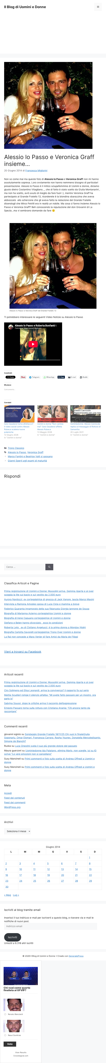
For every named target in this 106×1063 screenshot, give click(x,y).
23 (6, 881)
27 (62, 881)
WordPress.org (12, 807)
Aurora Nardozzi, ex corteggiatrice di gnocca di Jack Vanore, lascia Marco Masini (49, 599)
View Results (20, 1052)
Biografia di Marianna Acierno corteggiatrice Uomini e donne (37, 613)
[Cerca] (49, 567)
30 (6, 886)
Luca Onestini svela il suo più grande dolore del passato (46, 746)
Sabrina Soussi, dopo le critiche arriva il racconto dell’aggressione (40, 703)
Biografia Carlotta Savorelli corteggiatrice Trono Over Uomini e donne (42, 632)
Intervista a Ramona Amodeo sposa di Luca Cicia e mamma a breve (41, 604)
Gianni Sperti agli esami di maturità (27, 460)
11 (34, 869)
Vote (10, 1044)
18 (34, 875)
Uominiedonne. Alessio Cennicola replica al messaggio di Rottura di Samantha (85, 426)
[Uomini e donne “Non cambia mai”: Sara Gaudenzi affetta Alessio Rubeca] (52, 414)
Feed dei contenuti (14, 797)
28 (76, 881)
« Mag (7, 895)
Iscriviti (12, 937)
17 (20, 875)
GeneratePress (76, 956)
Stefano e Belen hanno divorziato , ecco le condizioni (33, 622)
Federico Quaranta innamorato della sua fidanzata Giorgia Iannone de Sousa (46, 608)
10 (20, 869)
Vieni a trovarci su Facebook (22, 651)
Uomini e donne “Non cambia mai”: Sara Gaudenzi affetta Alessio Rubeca (50, 426)
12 (48, 869)
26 (48, 881)
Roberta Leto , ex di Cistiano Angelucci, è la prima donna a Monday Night (45, 627)
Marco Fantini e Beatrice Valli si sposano (30, 456)
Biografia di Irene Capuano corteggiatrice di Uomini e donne (37, 618)
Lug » (16, 895)
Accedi (8, 793)
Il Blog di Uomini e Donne (25, 7)
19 (48, 875)
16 (6, 875)
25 (34, 881)
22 (90, 875)
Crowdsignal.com (20, 1056)
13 (62, 869)
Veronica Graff (35, 452)
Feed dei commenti (14, 802)
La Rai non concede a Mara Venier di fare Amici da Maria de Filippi (41, 636)
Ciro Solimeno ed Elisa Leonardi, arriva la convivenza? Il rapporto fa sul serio (46, 690)
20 (62, 875)
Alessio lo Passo (17, 452)
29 (90, 881)
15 (90, 869)
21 (76, 875)
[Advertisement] (53, 34)
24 (20, 881)
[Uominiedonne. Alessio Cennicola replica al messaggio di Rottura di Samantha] (85, 414)
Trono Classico (16, 448)
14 (76, 869)
